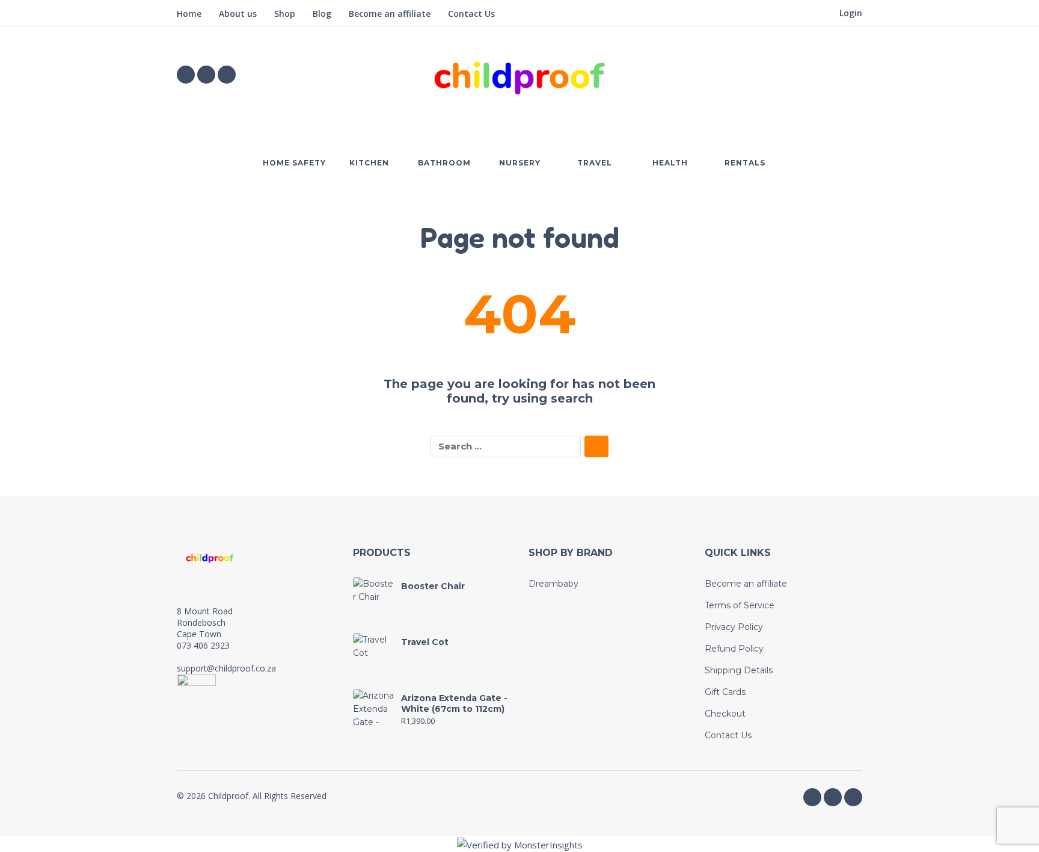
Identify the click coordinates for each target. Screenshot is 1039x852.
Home (189, 13)
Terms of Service (739, 605)
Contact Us (471, 13)
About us (238, 13)
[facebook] (186, 75)
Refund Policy (734, 648)
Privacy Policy (734, 627)
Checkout (725, 713)
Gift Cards (725, 692)
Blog (322, 13)
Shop (284, 13)
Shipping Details (739, 670)
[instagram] (206, 75)
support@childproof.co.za (226, 668)
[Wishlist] (785, 75)
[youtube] (227, 75)
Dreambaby (553, 583)
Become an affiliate (390, 13)
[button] (820, 75)
